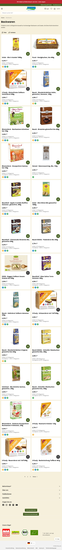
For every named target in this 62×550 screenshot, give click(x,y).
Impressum (41, 548)
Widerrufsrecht (30, 548)
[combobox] (31, 12)
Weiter (34, 476)
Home (2, 17)
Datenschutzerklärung (21, 548)
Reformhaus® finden (46, 4)
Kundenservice (57, 4)
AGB (36, 548)
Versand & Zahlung (10, 548)
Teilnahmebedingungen (51, 548)
